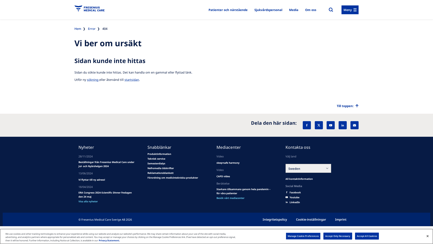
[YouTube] (331, 125)
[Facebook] (307, 125)
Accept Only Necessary (337, 235)
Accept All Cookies (367, 235)
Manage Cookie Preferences (303, 235)
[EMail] (354, 125)
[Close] (427, 236)
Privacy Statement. (109, 240)
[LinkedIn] (343, 125)
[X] (319, 125)
